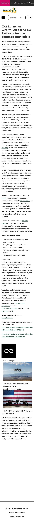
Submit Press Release (17, 513)
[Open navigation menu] (3, 17)
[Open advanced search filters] (26, 17)
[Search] (21, 17)
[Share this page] (31, 17)
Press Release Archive (20, 508)
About (8, 508)
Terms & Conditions (17, 517)
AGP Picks (5, 3)
